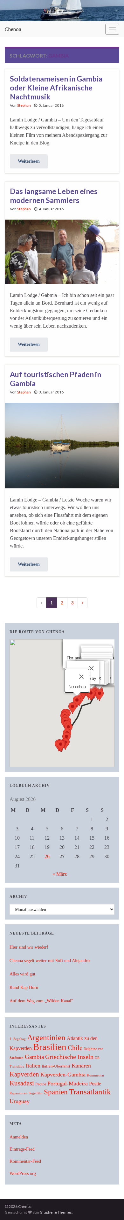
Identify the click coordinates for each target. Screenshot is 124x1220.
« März (59, 874)
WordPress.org (23, 1173)
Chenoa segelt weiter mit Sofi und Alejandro (50, 960)
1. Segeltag (18, 1039)
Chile (75, 1047)
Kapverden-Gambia (63, 1074)
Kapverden (24, 1074)
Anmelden (19, 1137)
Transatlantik (90, 1091)
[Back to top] (110, 1206)
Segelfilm (36, 1093)
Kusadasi (22, 1083)
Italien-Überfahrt (56, 1066)
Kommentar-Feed (25, 1161)
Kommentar (95, 1075)
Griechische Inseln (69, 1056)
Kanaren (81, 1065)
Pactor (40, 1084)
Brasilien (49, 1047)
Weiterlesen (29, 161)
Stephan (24, 105)
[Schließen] (91, 668)
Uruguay (20, 1101)
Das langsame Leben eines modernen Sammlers (54, 196)
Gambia (34, 1056)
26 (47, 856)
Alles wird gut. (23, 974)
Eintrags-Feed (22, 1149)
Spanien (56, 1092)
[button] (99, 695)
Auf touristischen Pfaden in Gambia (55, 379)
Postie (95, 1083)
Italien (33, 1065)
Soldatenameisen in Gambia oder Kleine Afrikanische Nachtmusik (56, 87)
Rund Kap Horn (24, 987)
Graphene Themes (56, 1212)
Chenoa (13, 29)
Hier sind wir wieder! (29, 947)
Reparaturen (18, 1093)
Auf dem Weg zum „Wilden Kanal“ (41, 1001)
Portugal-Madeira (67, 1083)
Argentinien (46, 1037)
